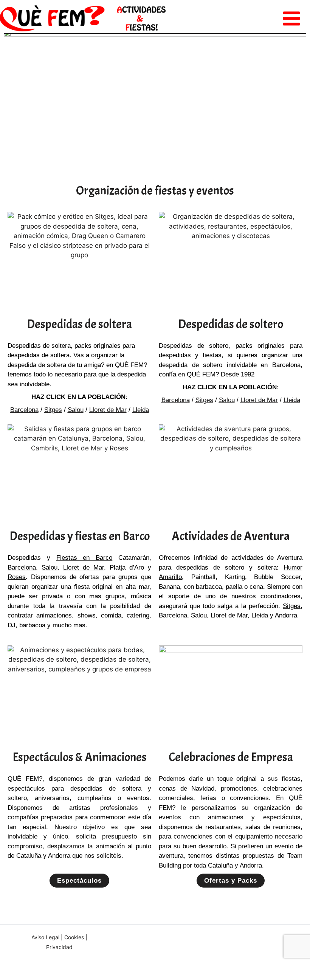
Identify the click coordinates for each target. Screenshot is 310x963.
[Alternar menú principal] (292, 18)
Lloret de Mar (108, 409)
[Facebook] (250, 942)
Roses (17, 577)
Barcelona (24, 409)
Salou (76, 409)
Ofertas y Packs (230, 880)
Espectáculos (79, 880)
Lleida (140, 409)
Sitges (53, 409)
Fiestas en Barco (84, 557)
